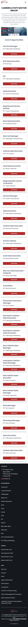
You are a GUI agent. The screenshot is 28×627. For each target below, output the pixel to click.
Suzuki (3, 512)
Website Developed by (13, 619)
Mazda (3, 523)
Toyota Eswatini (6, 491)
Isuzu (2, 508)
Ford (2, 515)
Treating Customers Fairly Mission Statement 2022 (11, 602)
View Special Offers (7, 553)
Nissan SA (4, 498)
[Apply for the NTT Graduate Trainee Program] (14, 31)
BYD (2, 533)
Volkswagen (5, 494)
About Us (4, 569)
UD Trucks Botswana (7, 537)
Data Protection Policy (8, 598)
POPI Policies (5, 583)
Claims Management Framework (11, 594)
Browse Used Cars (6, 560)
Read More (14, 54)
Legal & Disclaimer (7, 580)
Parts (2, 576)
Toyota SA (4, 487)
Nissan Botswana (6, 501)
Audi (2, 505)
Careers (3, 573)
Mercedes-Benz (6, 526)
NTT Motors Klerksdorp (8, 540)
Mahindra (4, 530)
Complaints (4, 587)
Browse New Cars (6, 549)
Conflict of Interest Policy (9, 591)
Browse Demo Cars (7, 557)
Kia (2, 519)
